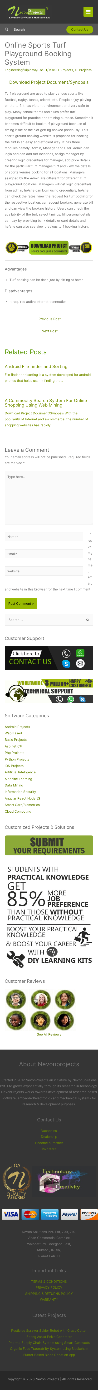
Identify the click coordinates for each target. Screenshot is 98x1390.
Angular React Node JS (22, 798)
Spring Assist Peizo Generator (49, 1337)
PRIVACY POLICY (49, 1287)
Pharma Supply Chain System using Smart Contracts (49, 1343)
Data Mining (14, 785)
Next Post (50, 331)
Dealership (49, 1137)
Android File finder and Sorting (36, 366)
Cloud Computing (18, 811)
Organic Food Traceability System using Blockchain (49, 1349)
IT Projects (83, 70)
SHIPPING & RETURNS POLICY (49, 1294)
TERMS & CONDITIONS (49, 1281)
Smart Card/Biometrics (22, 805)
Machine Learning (18, 779)
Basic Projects (16, 740)
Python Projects (17, 759)
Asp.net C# (13, 746)
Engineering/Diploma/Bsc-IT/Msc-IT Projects (39, 70)
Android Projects (17, 727)
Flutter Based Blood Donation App (49, 1355)
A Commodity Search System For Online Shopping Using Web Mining (46, 402)
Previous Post (50, 319)
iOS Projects (14, 766)
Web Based (13, 733)
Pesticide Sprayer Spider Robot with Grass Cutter (49, 1330)
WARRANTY (49, 1300)
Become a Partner (49, 1143)
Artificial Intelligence (20, 772)
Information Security (20, 792)
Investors (49, 1149)
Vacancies (49, 1131)
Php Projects (14, 753)
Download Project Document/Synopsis (49, 82)
